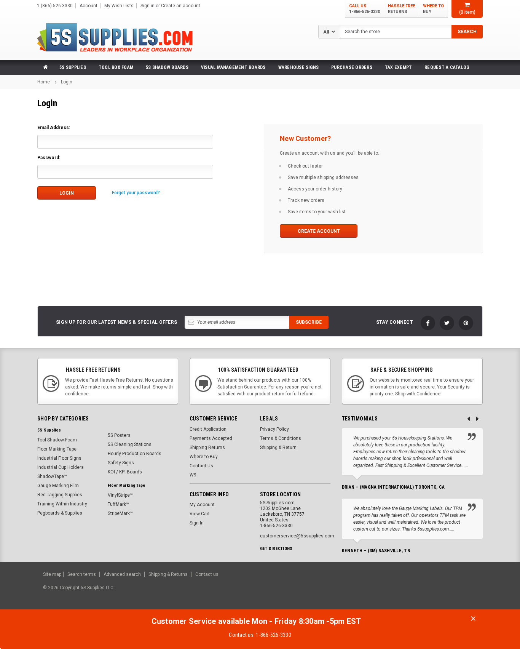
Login (66, 82)
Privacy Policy (274, 429)
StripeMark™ (120, 513)
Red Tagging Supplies (59, 494)
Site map (52, 574)
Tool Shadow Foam (57, 440)
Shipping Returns (207, 447)
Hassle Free (401, 8)
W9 (193, 475)
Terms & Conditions (280, 438)
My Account (202, 504)
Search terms (81, 574)
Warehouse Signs (298, 67)
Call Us (364, 8)
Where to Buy (204, 456)
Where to (433, 8)
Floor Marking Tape (57, 449)
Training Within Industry (62, 504)
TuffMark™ (118, 504)
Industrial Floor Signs (59, 458)
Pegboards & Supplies (59, 513)
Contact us (207, 574)
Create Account (319, 231)
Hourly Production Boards (134, 453)
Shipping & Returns (168, 574)
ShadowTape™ (52, 476)
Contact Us (201, 465)
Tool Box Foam (116, 67)
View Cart (200, 513)
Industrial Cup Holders (60, 467)
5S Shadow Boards (167, 67)
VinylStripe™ (120, 495)
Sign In (197, 523)
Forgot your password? (136, 192)
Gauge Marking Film (58, 485)
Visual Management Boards (233, 67)
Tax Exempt (398, 67)
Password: (48, 157)
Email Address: (53, 127)
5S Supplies (72, 67)
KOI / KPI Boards (125, 472)
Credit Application (208, 429)
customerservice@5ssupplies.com (297, 536)
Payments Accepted (211, 438)
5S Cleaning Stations (130, 444)
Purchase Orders (351, 67)
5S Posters (119, 435)
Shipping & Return (278, 447)
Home (43, 82)
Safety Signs (121, 462)
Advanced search (122, 574)
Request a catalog (446, 67)
